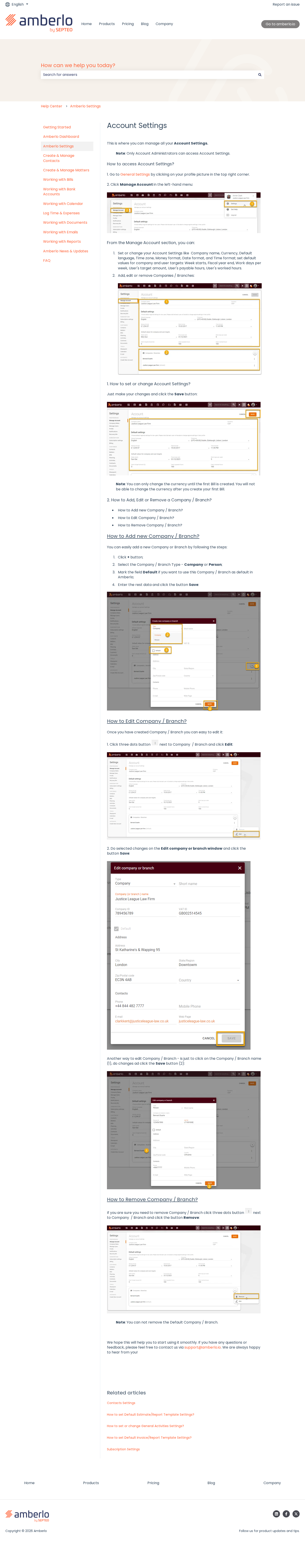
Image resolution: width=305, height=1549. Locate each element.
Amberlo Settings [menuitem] (58, 146)
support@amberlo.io (202, 1347)
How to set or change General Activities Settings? (145, 1426)
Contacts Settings (121, 1403)
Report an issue (286, 4)
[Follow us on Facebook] (286, 1513)
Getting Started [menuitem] (57, 127)
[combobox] (148, 74)
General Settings (135, 174)
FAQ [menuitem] (46, 260)
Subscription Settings (123, 1449)
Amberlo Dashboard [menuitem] (61, 136)
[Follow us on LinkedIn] (276, 1513)
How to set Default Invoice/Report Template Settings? (149, 1437)
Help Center (51, 106)
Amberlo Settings (85, 106)
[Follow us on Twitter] (296, 1513)
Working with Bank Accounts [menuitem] (59, 192)
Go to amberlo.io (280, 24)
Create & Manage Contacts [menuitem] (58, 158)
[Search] (260, 74)
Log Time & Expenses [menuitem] (61, 213)
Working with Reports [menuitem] (62, 241)
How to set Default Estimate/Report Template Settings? (150, 1414)
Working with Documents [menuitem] (65, 222)
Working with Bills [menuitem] (58, 179)
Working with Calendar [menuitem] (63, 203)
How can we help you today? (78, 65)
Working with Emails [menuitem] (60, 232)
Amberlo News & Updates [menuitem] (65, 251)
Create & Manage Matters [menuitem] (66, 170)
